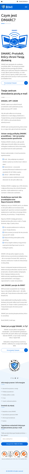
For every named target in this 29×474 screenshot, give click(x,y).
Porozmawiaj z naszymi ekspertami (10, 83)
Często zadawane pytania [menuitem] (9, 401)
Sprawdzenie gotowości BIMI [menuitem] (10, 414)
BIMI (11, 471)
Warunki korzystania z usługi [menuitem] (10, 388)
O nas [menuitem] (4, 398)
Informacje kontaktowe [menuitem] (8, 417)
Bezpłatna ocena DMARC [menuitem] (9, 411)
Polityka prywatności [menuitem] (8, 391)
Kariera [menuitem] (4, 421)
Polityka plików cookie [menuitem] (8, 394)
